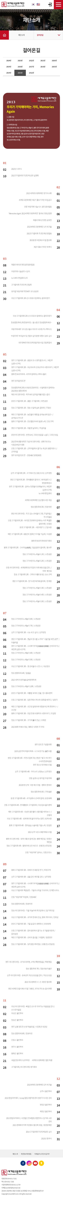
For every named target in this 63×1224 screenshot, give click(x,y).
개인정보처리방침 (26, 1154)
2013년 (20, 73)
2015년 (54, 66)
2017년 (31, 66)
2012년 (31, 73)
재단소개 (21, 35)
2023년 (20, 60)
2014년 (8, 73)
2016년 (43, 66)
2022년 (31, 60)
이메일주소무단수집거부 (42, 1154)
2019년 (8, 66)
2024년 (8, 60)
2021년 (43, 60)
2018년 (20, 66)
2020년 (54, 60)
